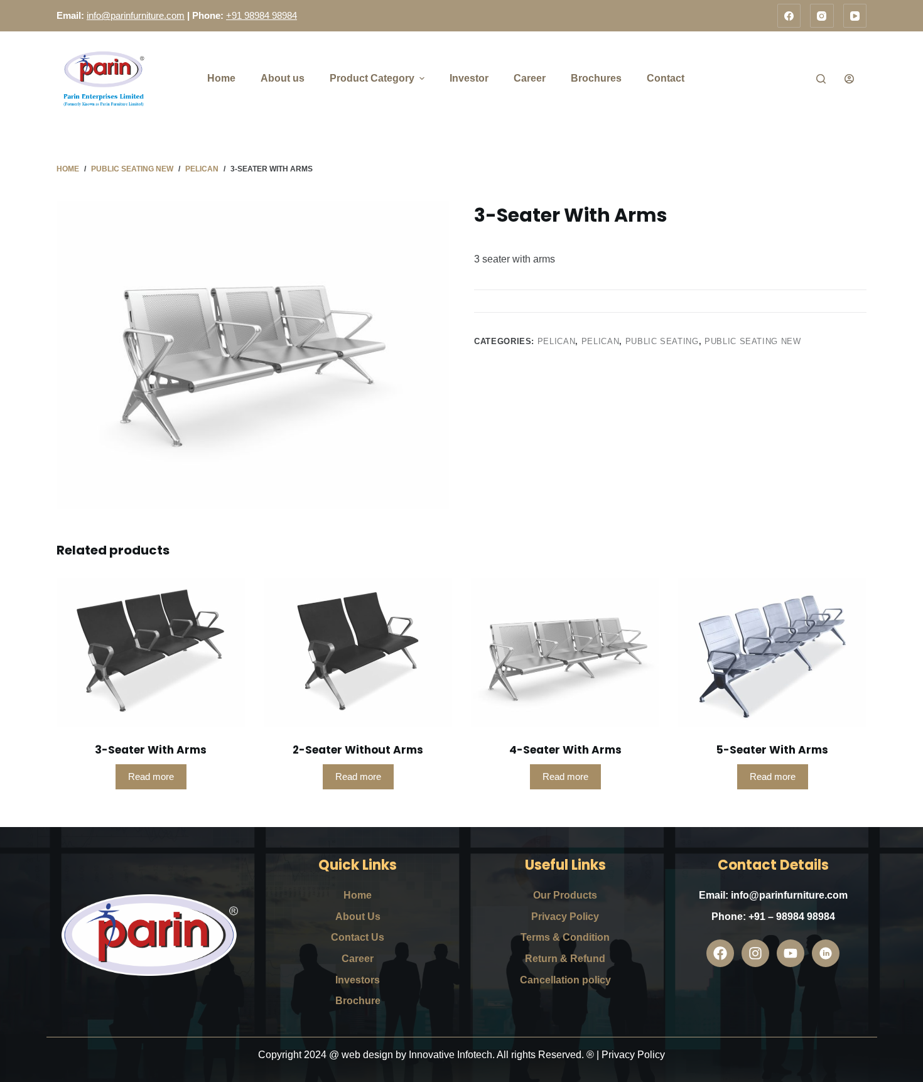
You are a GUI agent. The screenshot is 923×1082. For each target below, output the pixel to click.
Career (358, 958)
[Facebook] (789, 16)
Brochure (358, 1000)
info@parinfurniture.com (136, 15)
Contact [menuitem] (665, 78)
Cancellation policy (565, 980)
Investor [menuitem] (469, 78)
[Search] (821, 79)
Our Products (565, 895)
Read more (151, 776)
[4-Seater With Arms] (565, 652)
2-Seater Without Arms (358, 749)
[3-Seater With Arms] (151, 652)
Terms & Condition (565, 937)
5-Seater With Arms (772, 749)
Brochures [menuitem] (596, 78)
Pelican (556, 341)
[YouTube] (855, 16)
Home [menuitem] (221, 78)
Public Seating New (752, 341)
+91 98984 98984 (261, 15)
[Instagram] (822, 16)
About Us (358, 916)
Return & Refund (565, 958)
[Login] (849, 79)
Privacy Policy (565, 916)
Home (357, 895)
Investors (357, 980)
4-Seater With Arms (565, 749)
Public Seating (662, 341)
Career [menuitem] (530, 78)
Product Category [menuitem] (372, 78)
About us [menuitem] (283, 78)
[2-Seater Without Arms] (358, 652)
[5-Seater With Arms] (772, 652)
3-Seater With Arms (151, 749)
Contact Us (357, 937)
